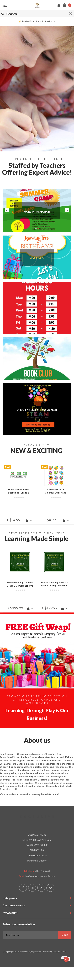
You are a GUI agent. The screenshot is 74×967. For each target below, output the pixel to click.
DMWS (56, 951)
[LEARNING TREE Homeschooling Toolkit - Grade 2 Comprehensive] (19, 562)
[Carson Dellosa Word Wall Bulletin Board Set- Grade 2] (18, 475)
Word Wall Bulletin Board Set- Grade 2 (18, 491)
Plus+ (63, 951)
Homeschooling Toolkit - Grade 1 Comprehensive (54, 584)
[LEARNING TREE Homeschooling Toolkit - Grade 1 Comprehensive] (54, 562)
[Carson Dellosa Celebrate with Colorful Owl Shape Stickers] (55, 475)
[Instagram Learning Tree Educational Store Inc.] (32, 888)
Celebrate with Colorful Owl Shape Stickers (55, 491)
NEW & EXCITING (36, 450)
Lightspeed (36, 951)
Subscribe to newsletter (19, 924)
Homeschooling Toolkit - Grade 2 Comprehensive (20, 584)
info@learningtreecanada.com (40, 876)
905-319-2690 (42, 871)
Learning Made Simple (36, 538)
